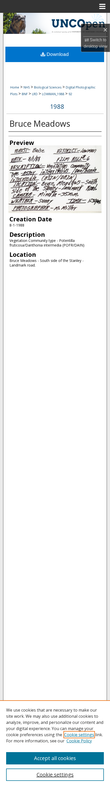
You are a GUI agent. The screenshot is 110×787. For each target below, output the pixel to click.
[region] (55, 743)
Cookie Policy (79, 741)
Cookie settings (79, 734)
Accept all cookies (55, 758)
